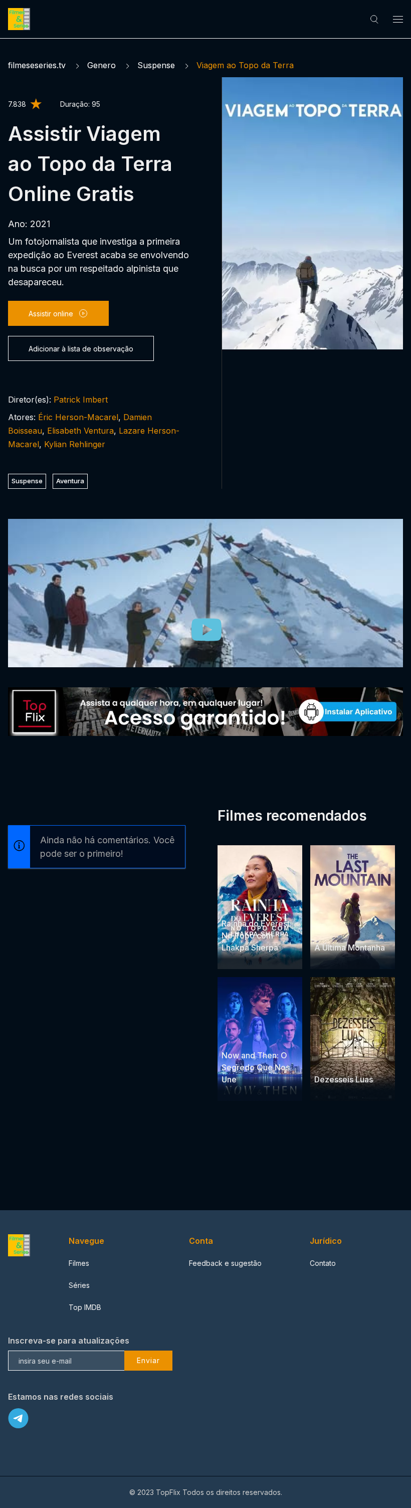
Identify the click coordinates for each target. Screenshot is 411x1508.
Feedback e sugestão (225, 1263)
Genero (101, 65)
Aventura (70, 481)
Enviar (148, 1360)
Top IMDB (85, 1307)
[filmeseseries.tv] (20, 19)
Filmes (79, 1263)
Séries (79, 1285)
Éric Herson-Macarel (78, 417)
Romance (330, 1060)
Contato (323, 1263)
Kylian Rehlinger (74, 444)
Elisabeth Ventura (80, 431)
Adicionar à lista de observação (81, 348)
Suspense (156, 65)
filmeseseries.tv (37, 65)
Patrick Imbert (81, 400)
